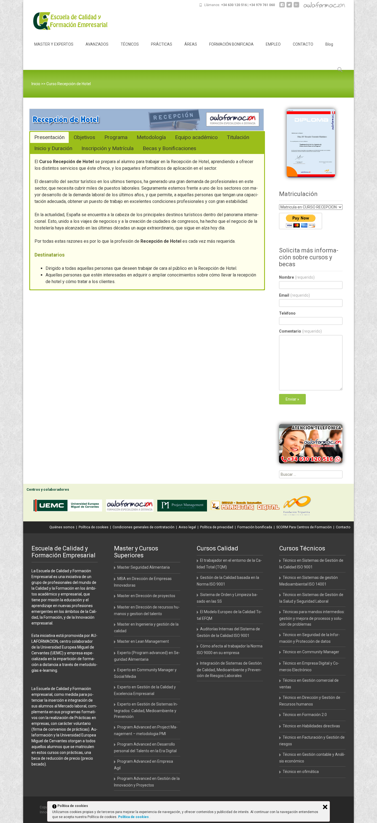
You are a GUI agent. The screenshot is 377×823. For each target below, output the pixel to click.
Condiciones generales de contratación (143, 527)
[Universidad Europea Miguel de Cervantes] (69, 507)
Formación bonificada (254, 527)
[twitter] (289, 6)
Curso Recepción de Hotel (68, 84)
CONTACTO (303, 44)
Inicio (35, 84)
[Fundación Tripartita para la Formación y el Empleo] (298, 507)
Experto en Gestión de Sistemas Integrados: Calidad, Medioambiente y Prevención (146, 710)
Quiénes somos (62, 527)
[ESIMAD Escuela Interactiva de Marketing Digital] (246, 507)
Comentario (300, 331)
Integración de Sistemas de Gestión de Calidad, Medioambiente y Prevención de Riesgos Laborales (229, 669)
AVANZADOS (97, 44)
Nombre (297, 277)
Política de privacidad (216, 527)
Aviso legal (187, 527)
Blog (329, 44)
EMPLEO (273, 44)
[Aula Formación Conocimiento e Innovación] (131, 507)
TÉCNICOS (130, 44)
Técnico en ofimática (301, 771)
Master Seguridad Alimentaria (143, 567)
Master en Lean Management (143, 641)
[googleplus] (296, 6)
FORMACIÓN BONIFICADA (231, 44)
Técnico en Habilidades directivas (311, 726)
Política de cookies (93, 527)
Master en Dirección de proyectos (146, 596)
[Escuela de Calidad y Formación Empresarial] (66, 21)
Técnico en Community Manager (311, 652)
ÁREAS (190, 44)
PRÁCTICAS (161, 44)
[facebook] (282, 6)
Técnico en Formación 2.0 (305, 714)
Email (294, 295)
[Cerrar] (325, 807)
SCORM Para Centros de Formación (304, 527)
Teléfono (287, 313)
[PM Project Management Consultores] (183, 507)
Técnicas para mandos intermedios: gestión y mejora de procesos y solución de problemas (312, 618)
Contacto (343, 527)
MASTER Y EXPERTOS (53, 44)
